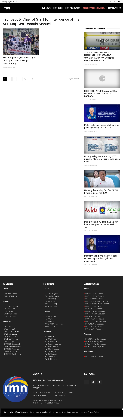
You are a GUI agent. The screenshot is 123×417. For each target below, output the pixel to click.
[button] (120, 8)
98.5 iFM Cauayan (51, 306)
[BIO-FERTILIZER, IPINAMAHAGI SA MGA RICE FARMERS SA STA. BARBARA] (102, 78)
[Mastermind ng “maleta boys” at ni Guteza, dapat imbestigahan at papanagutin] (102, 244)
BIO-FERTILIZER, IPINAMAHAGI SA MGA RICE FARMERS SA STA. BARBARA (100, 94)
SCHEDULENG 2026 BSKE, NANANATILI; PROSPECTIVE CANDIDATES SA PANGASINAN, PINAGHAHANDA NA (99, 56)
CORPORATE (112, 8)
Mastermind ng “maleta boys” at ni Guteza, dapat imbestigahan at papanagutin (100, 258)
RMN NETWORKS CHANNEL (94, 8)
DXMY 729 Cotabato (11, 331)
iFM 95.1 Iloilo (50, 321)
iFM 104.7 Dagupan (52, 296)
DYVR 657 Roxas (10, 316)
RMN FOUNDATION (72, 8)
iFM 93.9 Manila (50, 301)
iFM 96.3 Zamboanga (53, 344)
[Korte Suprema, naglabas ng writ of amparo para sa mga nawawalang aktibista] (21, 41)
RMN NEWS (46, 8)
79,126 (26, 79)
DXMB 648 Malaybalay (12, 346)
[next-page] (33, 79)
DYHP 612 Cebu (10, 309)
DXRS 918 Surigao (10, 351)
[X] (115, 1)
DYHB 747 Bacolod (11, 306)
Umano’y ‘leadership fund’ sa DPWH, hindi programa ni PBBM (101, 191)
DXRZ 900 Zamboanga (12, 354)
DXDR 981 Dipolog (11, 336)
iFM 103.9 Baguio (51, 294)
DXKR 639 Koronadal (12, 344)
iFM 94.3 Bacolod (51, 316)
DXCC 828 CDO (9, 329)
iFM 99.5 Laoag (50, 299)
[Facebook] (111, 1)
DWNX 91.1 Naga (51, 304)
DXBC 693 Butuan (10, 326)
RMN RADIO (58, 8)
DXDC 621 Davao (10, 334)
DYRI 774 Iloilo (9, 311)
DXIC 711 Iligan (9, 341)
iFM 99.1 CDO (50, 336)
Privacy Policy (93, 412)
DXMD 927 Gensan (11, 339)
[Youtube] (119, 1)
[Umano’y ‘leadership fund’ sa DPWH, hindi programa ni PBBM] (102, 179)
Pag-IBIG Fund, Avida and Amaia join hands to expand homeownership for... (101, 224)
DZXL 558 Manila (10, 294)
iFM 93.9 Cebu (50, 319)
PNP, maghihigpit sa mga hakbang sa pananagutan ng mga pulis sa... (101, 126)
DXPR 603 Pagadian (11, 349)
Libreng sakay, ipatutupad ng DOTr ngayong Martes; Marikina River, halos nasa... (102, 159)
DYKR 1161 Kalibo (10, 314)
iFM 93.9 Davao (50, 339)
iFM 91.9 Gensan (51, 341)
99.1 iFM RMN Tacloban (54, 324)
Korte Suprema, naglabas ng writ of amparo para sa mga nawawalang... (20, 60)
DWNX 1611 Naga (10, 296)
